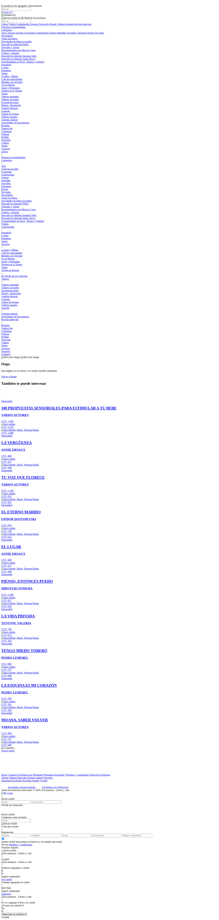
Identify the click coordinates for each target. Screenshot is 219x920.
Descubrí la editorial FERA (15, 44)
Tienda (5, 777)
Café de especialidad (11, 79)
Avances (5, 148)
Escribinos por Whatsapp (30, 774)
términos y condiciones (20, 844)
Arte (3, 33)
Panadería (6, 64)
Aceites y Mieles (9, 76)
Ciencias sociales (15, 33)
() (10, 12)
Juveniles (72, 33)
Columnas (6, 131)
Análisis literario (9, 108)
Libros (4, 24)
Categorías (6, 30)
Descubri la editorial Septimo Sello (18, 56)
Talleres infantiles (10, 96)
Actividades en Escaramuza (15, 122)
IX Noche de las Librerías (14, 276)
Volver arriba (7, 750)
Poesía (90, 33)
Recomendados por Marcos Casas (18, 50)
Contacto (5, 354)
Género (53, 33)
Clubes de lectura (10, 114)
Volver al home (9, 376)
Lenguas (5, 111)
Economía (29, 33)
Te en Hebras (8, 85)
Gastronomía (23, 24)
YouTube (6, 140)
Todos (4, 73)
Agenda (70, 24)
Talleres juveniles (10, 99)
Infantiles (62, 33)
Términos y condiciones (77, 774)
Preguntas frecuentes (53, 774)
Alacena (34, 24)
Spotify (36, 780)
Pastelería (6, 70)
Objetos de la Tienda (11, 90)
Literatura (82, 33)
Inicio (4, 774)
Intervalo (22, 777)
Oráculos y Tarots (10, 47)
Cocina (4, 67)
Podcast (5, 134)
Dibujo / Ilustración (11, 105)
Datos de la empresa (100, 774)
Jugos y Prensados (10, 88)
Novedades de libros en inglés (16, 41)
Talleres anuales (9, 116)
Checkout (6, 893)
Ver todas (99, 33)
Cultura (5, 143)
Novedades (7, 35)
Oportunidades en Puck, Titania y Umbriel (22, 61)
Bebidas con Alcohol (11, 82)
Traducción (7, 128)
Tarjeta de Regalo (48, 24)
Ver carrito (6, 879)
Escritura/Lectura (10, 102)
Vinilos (12, 24)
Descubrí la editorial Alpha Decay (18, 59)
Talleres (61, 24)
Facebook (17, 780)
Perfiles (5, 137)
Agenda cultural (9, 119)
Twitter (43, 780)
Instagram (6, 780)
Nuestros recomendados (13, 27)
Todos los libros (9, 38)
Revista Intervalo (82, 24)
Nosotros (5, 351)
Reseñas (5, 125)
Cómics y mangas (10, 53)
